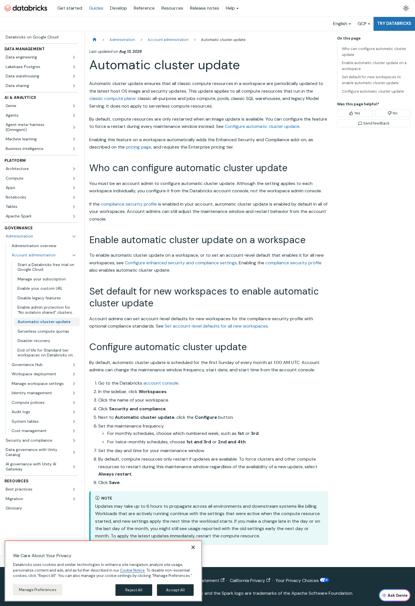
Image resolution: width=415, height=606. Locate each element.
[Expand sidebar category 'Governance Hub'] (74, 365)
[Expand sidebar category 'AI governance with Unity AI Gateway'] (74, 466)
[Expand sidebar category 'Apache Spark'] (74, 216)
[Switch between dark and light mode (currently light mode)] (405, 8)
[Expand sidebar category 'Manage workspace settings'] (74, 384)
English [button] (340, 24)
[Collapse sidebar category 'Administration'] (74, 236)
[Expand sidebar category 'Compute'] (74, 178)
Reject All (133, 589)
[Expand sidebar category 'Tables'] (74, 206)
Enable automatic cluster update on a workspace (374, 65)
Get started (69, 8)
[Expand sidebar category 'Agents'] (74, 115)
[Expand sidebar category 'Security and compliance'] (74, 440)
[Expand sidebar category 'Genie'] (74, 106)
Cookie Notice (132, 570)
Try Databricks (394, 23)
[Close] (193, 547)
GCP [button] (362, 24)
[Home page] (94, 39)
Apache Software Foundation (321, 593)
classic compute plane (112, 98)
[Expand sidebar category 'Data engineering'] (74, 57)
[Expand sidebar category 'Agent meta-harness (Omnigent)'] (74, 127)
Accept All (175, 589)
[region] (103, 570)
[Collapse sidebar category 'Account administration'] (74, 255)
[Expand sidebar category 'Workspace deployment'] (74, 374)
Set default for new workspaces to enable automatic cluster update (371, 80)
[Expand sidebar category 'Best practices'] (74, 489)
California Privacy (247, 580)
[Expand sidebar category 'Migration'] (74, 499)
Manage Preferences (37, 589)
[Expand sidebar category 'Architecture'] (74, 169)
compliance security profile (129, 204)
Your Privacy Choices (298, 580)
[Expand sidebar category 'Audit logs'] (74, 412)
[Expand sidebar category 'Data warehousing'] (74, 76)
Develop (118, 8)
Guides (96, 8)
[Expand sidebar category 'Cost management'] (74, 431)
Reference (144, 8)
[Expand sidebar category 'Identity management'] (74, 393)
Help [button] (230, 8)
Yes (357, 113)
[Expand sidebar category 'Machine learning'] (74, 139)
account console (160, 383)
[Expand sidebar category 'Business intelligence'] (74, 149)
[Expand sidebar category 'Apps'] (74, 188)
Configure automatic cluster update (262, 126)
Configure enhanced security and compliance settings (181, 263)
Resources (172, 8)
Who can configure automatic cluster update (374, 51)
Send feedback (376, 123)
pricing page (138, 147)
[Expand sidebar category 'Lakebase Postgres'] (74, 67)
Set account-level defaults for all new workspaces (216, 326)
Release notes (204, 8)
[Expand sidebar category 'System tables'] (74, 421)
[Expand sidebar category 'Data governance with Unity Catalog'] (74, 452)
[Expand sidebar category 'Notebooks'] (74, 197)
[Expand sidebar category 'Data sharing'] (74, 86)
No (395, 113)
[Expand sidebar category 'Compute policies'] (74, 402)
